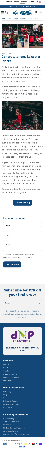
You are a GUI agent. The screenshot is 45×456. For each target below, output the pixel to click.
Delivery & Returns (10, 401)
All (10, 18)
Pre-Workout (8, 368)
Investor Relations (10, 431)
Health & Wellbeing (11, 377)
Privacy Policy (8, 425)
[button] (2, 12)
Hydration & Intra (10, 374)
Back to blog (23, 203)
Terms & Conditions (11, 422)
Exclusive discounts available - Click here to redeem (22, 3)
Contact (6, 398)
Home (4, 18)
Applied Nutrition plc (15, 441)
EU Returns (7, 407)
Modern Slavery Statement (14, 428)
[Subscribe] (39, 303)
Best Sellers (8, 380)
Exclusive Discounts (11, 404)
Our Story (7, 392)
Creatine (6, 371)
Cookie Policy (8, 419)
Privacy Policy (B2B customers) (16, 434)
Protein (6, 365)
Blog (5, 395)
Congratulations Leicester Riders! (26, 18)
